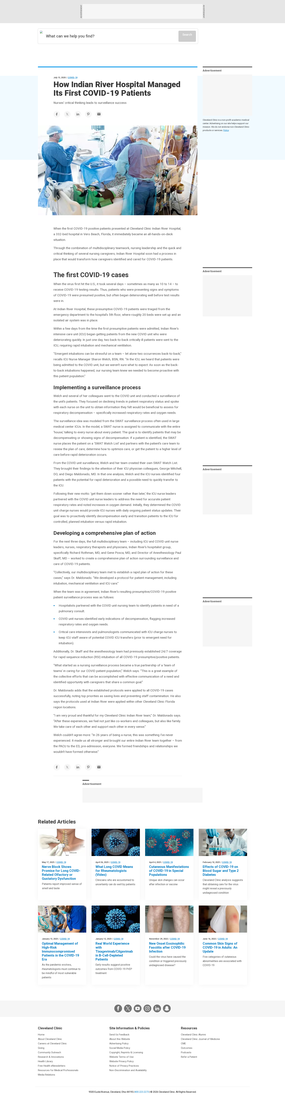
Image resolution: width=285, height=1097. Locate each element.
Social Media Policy (119, 1047)
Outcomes (186, 1047)
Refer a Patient (189, 1056)
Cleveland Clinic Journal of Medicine (200, 1039)
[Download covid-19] (62, 919)
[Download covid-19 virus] (116, 919)
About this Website (119, 1039)
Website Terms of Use (121, 1056)
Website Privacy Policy (121, 1061)
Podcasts (186, 1052)
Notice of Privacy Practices (124, 1065)
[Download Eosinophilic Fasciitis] (169, 919)
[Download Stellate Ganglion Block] (62, 842)
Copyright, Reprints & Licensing (126, 1052)
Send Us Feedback (119, 1034)
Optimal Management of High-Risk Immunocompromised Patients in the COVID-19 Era (60, 951)
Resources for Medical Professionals (58, 1070)
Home (41, 1034)
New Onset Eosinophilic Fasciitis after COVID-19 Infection (167, 947)
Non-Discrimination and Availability (128, 1070)
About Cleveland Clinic (50, 1039)
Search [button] (187, 34)
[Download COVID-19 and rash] (223, 919)
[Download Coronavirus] (169, 842)
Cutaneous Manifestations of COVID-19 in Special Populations (169, 871)
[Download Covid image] (116, 842)
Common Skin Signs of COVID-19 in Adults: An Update (220, 947)
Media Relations (46, 1074)
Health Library (45, 1061)
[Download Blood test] (223, 842)
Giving (41, 1047)
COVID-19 (72, 77)
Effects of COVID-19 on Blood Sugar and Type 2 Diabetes (220, 871)
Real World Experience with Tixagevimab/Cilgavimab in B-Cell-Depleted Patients (114, 951)
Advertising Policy (118, 1043)
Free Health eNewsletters (51, 1065)
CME (183, 1043)
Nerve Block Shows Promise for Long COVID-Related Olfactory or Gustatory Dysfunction (61, 873)
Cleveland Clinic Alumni (193, 1034)
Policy (226, 130)
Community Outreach (49, 1052)
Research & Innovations (51, 1056)
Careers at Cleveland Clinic (52, 1043)
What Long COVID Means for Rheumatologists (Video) (114, 871)
